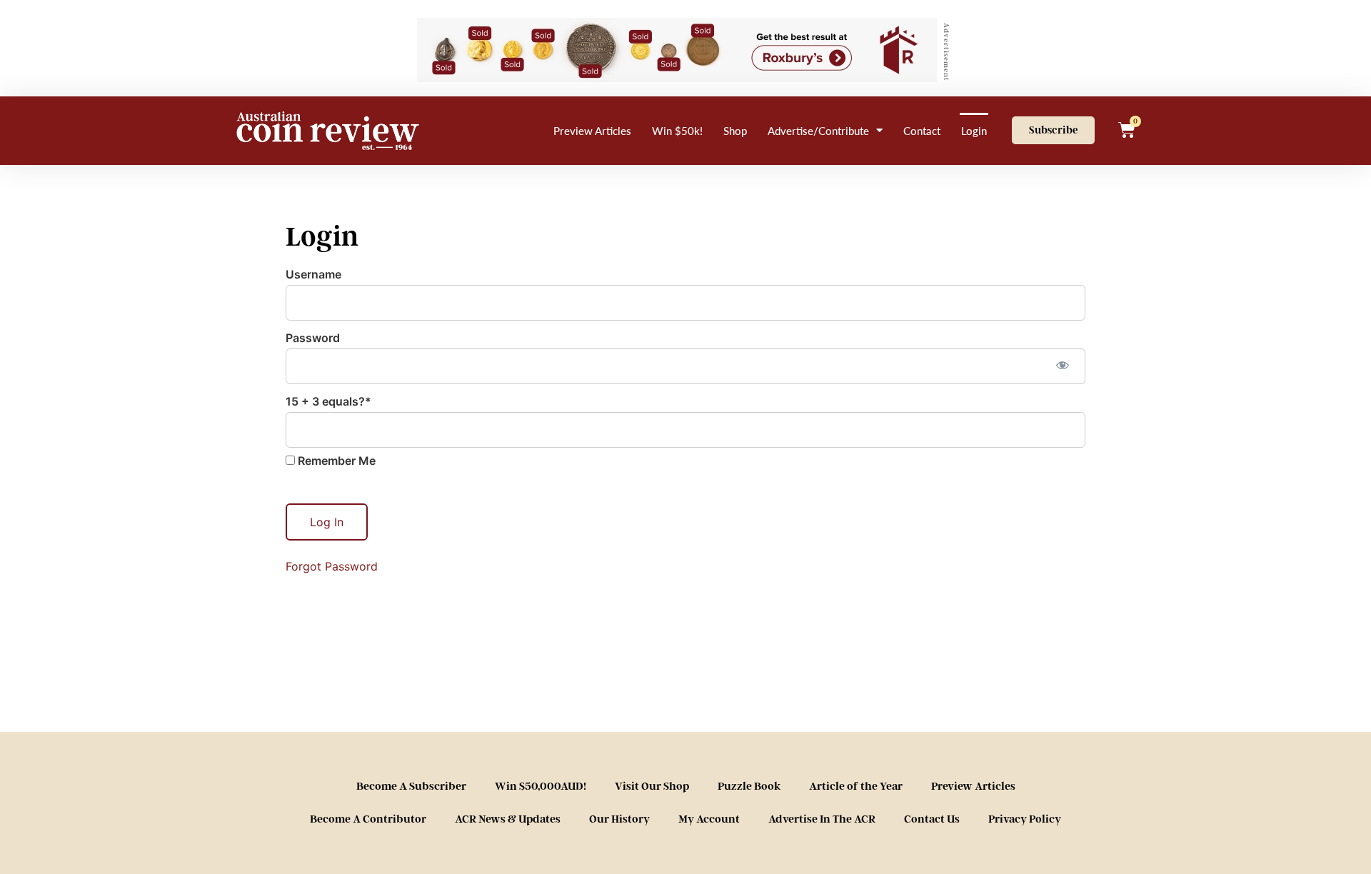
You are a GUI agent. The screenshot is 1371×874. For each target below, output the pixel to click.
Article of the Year (856, 786)
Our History (619, 819)
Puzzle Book (749, 786)
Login (974, 130)
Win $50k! (677, 130)
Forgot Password (332, 566)
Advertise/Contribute (818, 130)
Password (313, 338)
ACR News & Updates (508, 819)
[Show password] (1062, 364)
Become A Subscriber (411, 786)
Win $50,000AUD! (540, 786)
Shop (735, 130)
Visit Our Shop (652, 786)
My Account (709, 819)
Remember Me (335, 460)
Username (313, 274)
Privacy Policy (1024, 819)
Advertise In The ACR (821, 819)
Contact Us (932, 819)
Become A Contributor (368, 819)
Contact (921, 130)
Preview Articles (592, 130)
